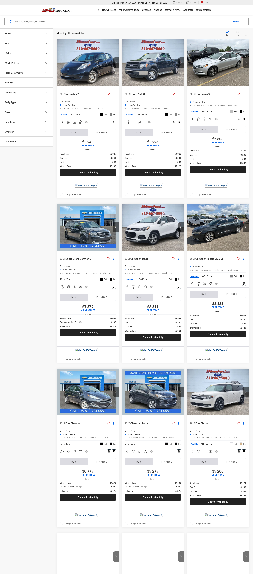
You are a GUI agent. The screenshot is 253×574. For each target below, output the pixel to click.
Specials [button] (146, 10)
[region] (88, 160)
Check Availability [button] (88, 172)
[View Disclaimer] (86, 122)
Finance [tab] (101, 132)
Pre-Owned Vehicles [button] (129, 10)
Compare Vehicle (73, 194)
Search (236, 21)
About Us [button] (188, 10)
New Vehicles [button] (109, 10)
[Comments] (114, 122)
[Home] (98, 10)
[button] (116, 62)
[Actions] (113, 94)
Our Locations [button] (203, 10)
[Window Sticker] (179, 122)
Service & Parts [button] (173, 10)
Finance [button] (158, 10)
